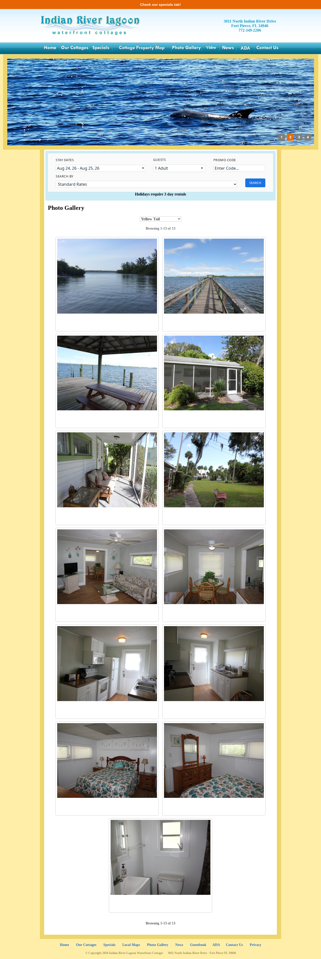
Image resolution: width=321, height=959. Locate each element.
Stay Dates (65, 160)
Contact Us (234, 945)
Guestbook (198, 945)
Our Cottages (86, 945)
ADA (216, 945)
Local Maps (131, 945)
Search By (64, 176)
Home (64, 945)
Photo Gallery (157, 945)
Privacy (255, 945)
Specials (109, 945)
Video (211, 47)
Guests (159, 159)
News (179, 945)
